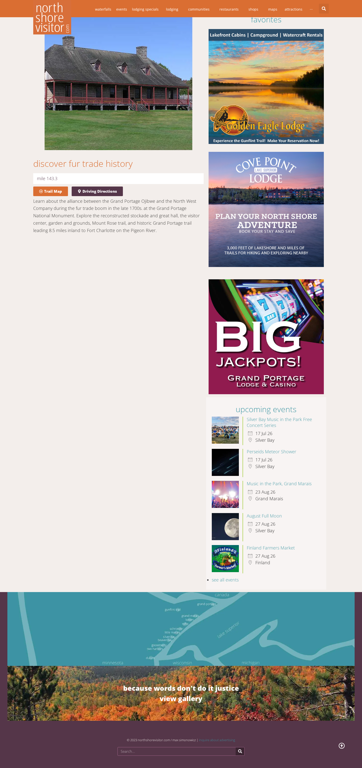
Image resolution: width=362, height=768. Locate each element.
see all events (225, 575)
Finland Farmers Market (271, 543)
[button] (324, 9)
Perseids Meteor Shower (271, 447)
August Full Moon (264, 511)
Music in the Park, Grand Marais (279, 479)
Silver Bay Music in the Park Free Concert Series (279, 417)
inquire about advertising (217, 735)
